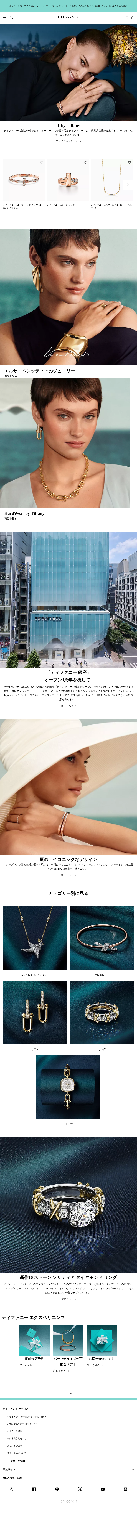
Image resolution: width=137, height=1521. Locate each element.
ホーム (68, 1393)
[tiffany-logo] (68, 17)
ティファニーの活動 (14, 1461)
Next (128, 185)
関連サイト (9, 1469)
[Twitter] (81, 1489)
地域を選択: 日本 (13, 1478)
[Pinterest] (58, 1489)
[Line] (127, 1489)
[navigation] (4, 17)
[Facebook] (35, 1489)
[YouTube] (104, 1489)
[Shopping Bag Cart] (132, 17)
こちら (108, 6)
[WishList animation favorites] (127, 17)
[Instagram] (12, 1489)
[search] (11, 17)
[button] (4, 17)
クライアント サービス (16, 1409)
